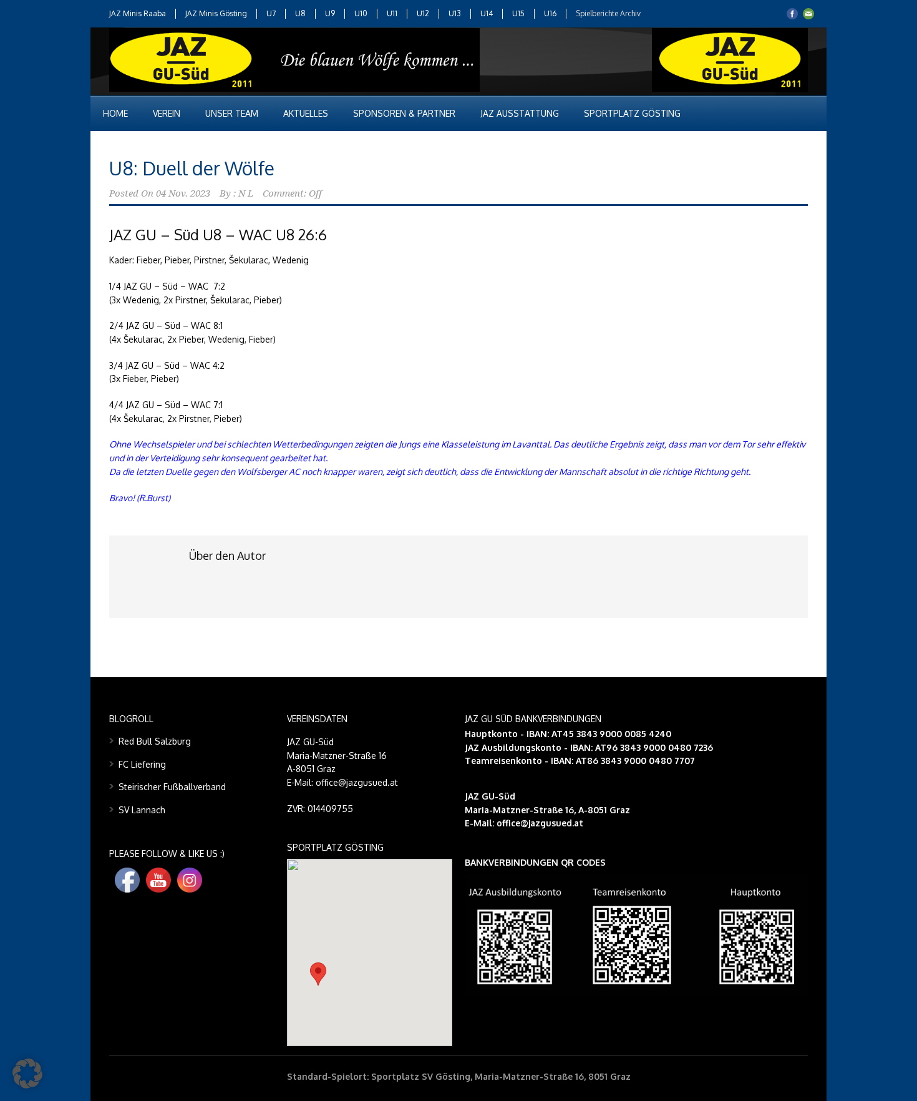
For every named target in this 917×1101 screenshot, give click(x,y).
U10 (360, 13)
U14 (486, 13)
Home (115, 113)
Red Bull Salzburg (155, 741)
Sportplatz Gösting (632, 113)
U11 (392, 13)
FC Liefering (142, 764)
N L (245, 193)
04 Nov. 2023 (183, 193)
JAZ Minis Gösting (216, 13)
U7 (271, 13)
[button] (318, 974)
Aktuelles (305, 113)
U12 (423, 13)
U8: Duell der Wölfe (191, 168)
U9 (330, 13)
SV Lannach (142, 810)
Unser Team (231, 113)
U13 (455, 13)
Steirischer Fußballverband (172, 786)
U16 (550, 13)
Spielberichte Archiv (608, 13)
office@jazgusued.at (540, 823)
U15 (518, 13)
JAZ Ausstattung (519, 113)
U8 (300, 13)
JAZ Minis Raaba (137, 13)
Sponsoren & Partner (404, 113)
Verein (166, 113)
